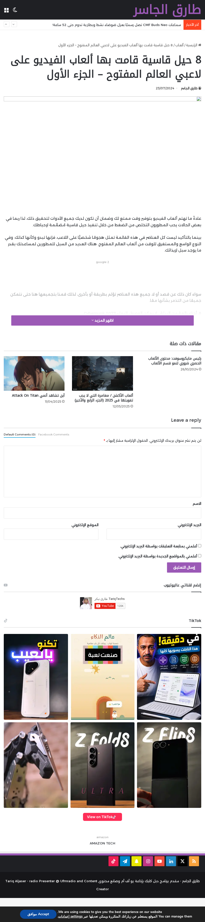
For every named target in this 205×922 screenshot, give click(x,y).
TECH (110, 843)
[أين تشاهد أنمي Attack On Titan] (34, 373)
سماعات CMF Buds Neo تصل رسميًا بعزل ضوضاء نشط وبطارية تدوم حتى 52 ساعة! (116, 25)
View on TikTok (100, 817)
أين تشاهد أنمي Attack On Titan (38, 395)
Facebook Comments (53, 434)
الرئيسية (192, 45)
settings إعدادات (70, 916)
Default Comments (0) (20, 434)
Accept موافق (38, 914)
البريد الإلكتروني (189, 525)
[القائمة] (6, 11)
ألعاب (179, 45)
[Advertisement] (103, 276)
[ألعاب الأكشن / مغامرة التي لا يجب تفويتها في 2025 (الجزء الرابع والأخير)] (102, 373)
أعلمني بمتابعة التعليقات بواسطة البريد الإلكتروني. (158, 546)
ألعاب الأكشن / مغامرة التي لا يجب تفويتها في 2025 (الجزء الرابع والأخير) (104, 398)
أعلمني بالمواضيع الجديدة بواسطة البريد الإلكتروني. (157, 556)
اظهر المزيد (104, 320)
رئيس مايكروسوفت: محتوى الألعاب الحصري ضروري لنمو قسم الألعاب (174, 361)
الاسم (197, 504)
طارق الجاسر (189, 88)
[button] (35, 677)
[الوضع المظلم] (15, 11)
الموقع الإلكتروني (85, 525)
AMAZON (97, 843)
